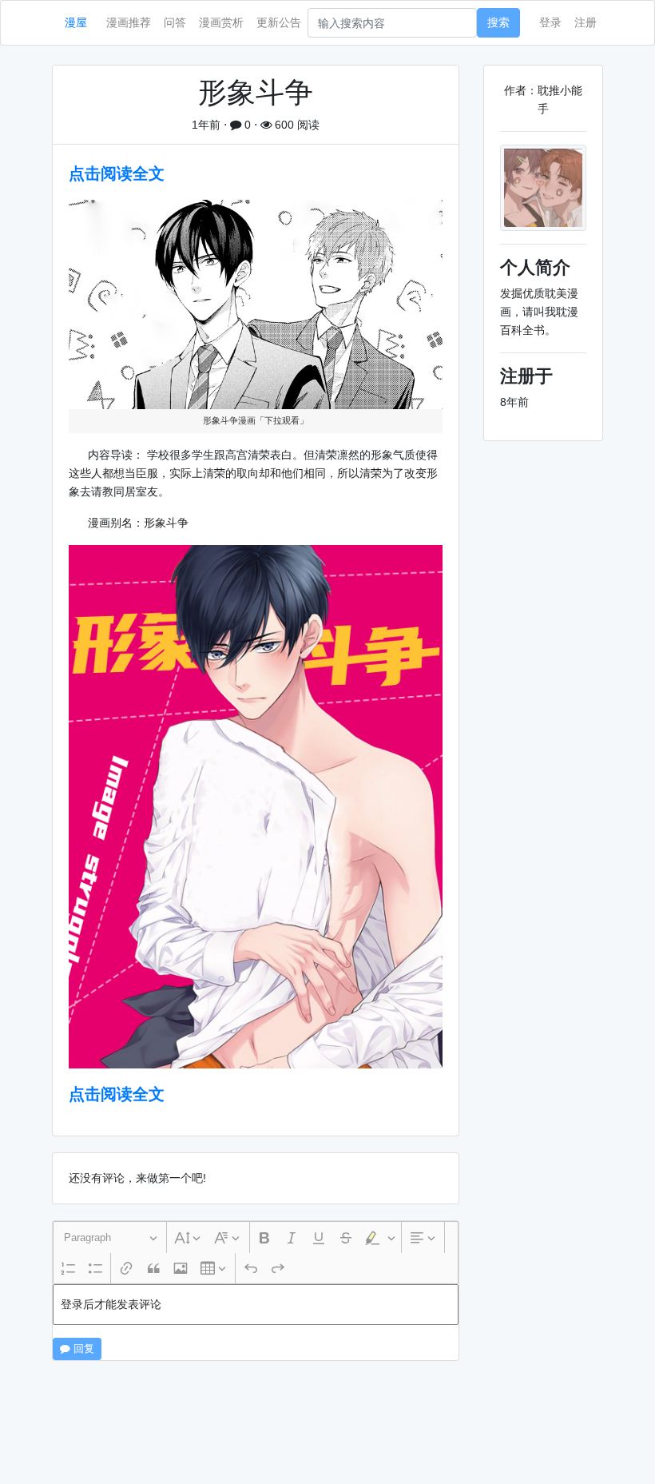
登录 (550, 22)
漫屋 (76, 22)
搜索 (498, 22)
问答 (175, 22)
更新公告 (278, 22)
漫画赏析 (221, 22)
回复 (82, 1349)
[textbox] (255, 1304)
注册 (585, 22)
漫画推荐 (128, 22)
